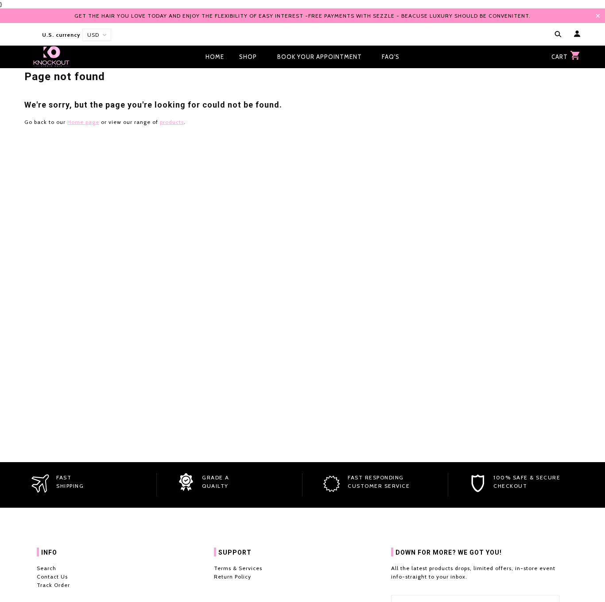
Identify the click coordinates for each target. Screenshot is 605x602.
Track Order (53, 585)
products (172, 122)
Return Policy (232, 576)
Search (46, 568)
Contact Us (52, 576)
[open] (556, 35)
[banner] (51, 57)
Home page (83, 122)
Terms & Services (238, 568)
